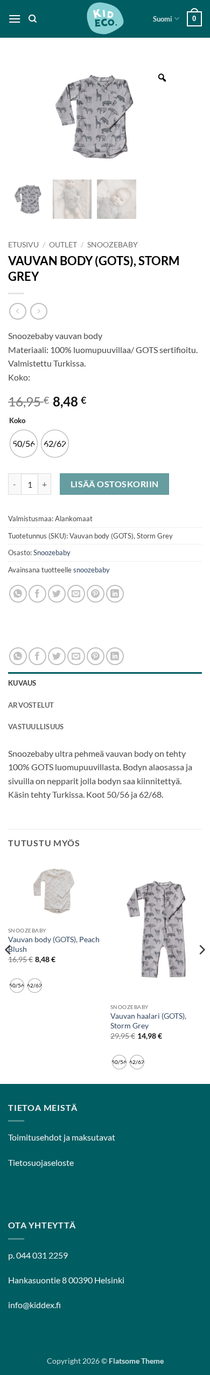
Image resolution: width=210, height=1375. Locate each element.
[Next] (201, 971)
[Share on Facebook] (37, 594)
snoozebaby (91, 569)
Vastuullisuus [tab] (36, 726)
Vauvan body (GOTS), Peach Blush (54, 944)
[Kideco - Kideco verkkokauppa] (105, 19)
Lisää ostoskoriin (115, 484)
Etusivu (23, 244)
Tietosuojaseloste (41, 1162)
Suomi (162, 19)
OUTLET (63, 244)
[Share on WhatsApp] (18, 594)
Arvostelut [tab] (31, 705)
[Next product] (17, 311)
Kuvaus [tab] (22, 683)
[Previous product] (38, 311)
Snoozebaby (112, 244)
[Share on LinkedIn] (115, 594)
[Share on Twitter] (57, 594)
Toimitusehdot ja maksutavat (61, 1137)
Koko (17, 421)
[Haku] (33, 19)
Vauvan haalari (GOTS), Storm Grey (148, 1021)
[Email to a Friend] (76, 594)
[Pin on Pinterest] (95, 594)
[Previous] (8, 971)
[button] (14, 18)
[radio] (23, 443)
